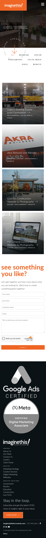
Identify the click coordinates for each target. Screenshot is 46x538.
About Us (7, 451)
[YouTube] (9, 527)
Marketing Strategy (11, 469)
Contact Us (8, 457)
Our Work (7, 454)
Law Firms (7, 495)
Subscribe (12, 515)
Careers (6, 459)
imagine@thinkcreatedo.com (14, 523)
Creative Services (10, 471)
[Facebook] (40, 523)
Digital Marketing (10, 474)
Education (7, 489)
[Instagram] (4, 527)
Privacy (5, 534)
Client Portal (8, 462)
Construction (8, 492)
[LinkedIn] (6, 527)
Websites (7, 477)
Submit (23, 347)
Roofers (6, 486)
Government (8, 483)
